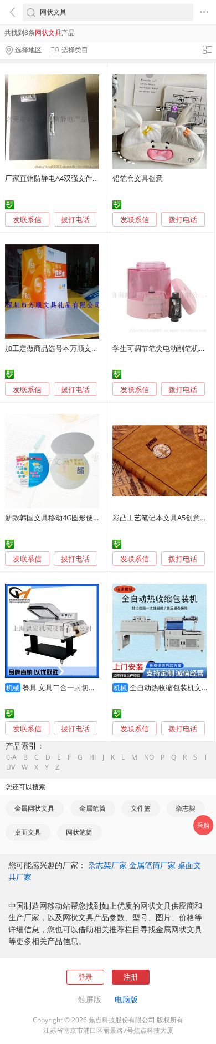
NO (149, 757)
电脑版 (126, 999)
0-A (11, 757)
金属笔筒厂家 (152, 865)
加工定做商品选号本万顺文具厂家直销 (66, 348)
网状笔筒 (79, 832)
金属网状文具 (34, 808)
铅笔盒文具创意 (137, 178)
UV (10, 767)
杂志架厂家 (107, 865)
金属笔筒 (92, 808)
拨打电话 (75, 219)
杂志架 (186, 808)
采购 (203, 825)
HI (92, 757)
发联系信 (27, 219)
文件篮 (141, 808)
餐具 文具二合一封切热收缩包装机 (77, 687)
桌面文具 (27, 832)
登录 (85, 977)
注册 (131, 977)
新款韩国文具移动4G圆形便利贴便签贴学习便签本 (85, 518)
